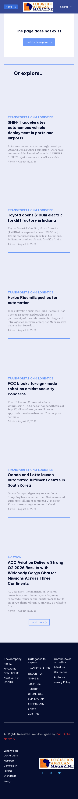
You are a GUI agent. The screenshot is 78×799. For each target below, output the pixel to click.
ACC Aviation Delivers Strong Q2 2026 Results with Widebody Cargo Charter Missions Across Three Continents (35, 573)
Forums (8, 770)
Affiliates (59, 677)
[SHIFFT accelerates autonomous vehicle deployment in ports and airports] (39, 96)
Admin (11, 161)
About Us (59, 667)
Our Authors (11, 755)
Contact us (60, 672)
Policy (7, 781)
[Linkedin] (51, 773)
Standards (10, 775)
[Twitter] (59, 773)
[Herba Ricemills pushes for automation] (39, 271)
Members (9, 760)
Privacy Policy (62, 682)
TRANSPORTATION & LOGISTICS (31, 117)
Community (10, 765)
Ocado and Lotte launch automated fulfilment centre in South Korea (36, 480)
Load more (37, 622)
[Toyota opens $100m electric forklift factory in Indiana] (39, 189)
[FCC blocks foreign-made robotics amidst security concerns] (39, 357)
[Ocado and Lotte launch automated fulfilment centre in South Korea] (39, 449)
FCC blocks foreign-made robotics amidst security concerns (32, 388)
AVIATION (14, 557)
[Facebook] (42, 773)
